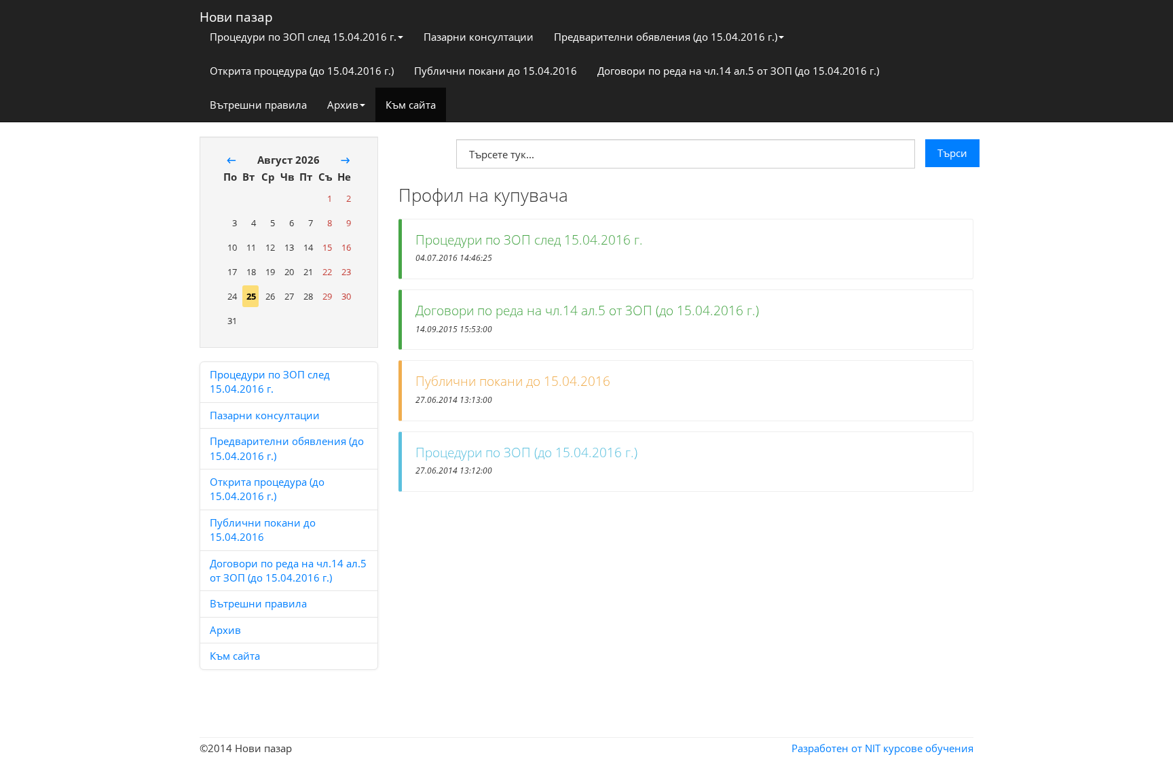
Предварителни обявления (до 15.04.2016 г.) (665, 36)
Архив (342, 104)
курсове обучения (928, 748)
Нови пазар (236, 14)
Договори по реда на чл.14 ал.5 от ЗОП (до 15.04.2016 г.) (738, 70)
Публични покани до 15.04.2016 (495, 70)
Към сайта (411, 104)
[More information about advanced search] (418, 150)
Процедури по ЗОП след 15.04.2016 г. (303, 36)
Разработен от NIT (836, 748)
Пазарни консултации (479, 36)
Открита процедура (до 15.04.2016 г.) (302, 70)
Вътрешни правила (258, 104)
